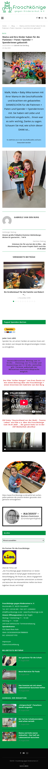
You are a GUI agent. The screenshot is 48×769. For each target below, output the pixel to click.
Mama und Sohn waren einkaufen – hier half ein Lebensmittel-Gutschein (29, 735)
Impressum (6, 641)
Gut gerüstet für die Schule (30, 657)
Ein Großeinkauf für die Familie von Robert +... (24, 293)
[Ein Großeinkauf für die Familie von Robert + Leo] (24, 275)
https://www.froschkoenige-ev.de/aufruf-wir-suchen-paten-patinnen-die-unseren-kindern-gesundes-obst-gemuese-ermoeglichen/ (22, 497)
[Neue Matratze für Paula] (9, 675)
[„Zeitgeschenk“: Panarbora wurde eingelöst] (9, 708)
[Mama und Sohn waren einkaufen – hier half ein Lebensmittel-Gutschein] (9, 736)
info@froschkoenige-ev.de (12, 612)
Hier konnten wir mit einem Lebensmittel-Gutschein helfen (32, 686)
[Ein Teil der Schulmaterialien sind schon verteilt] (9, 722)
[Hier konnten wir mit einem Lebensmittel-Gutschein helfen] (9, 689)
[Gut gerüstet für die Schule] (9, 661)
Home (4, 26)
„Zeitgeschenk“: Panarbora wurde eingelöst (30, 706)
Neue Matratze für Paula (29, 671)
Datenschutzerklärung (10, 644)
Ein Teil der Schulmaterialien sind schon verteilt (31, 720)
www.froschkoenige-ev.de (33, 612)
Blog (13, 26)
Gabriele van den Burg (21, 45)
